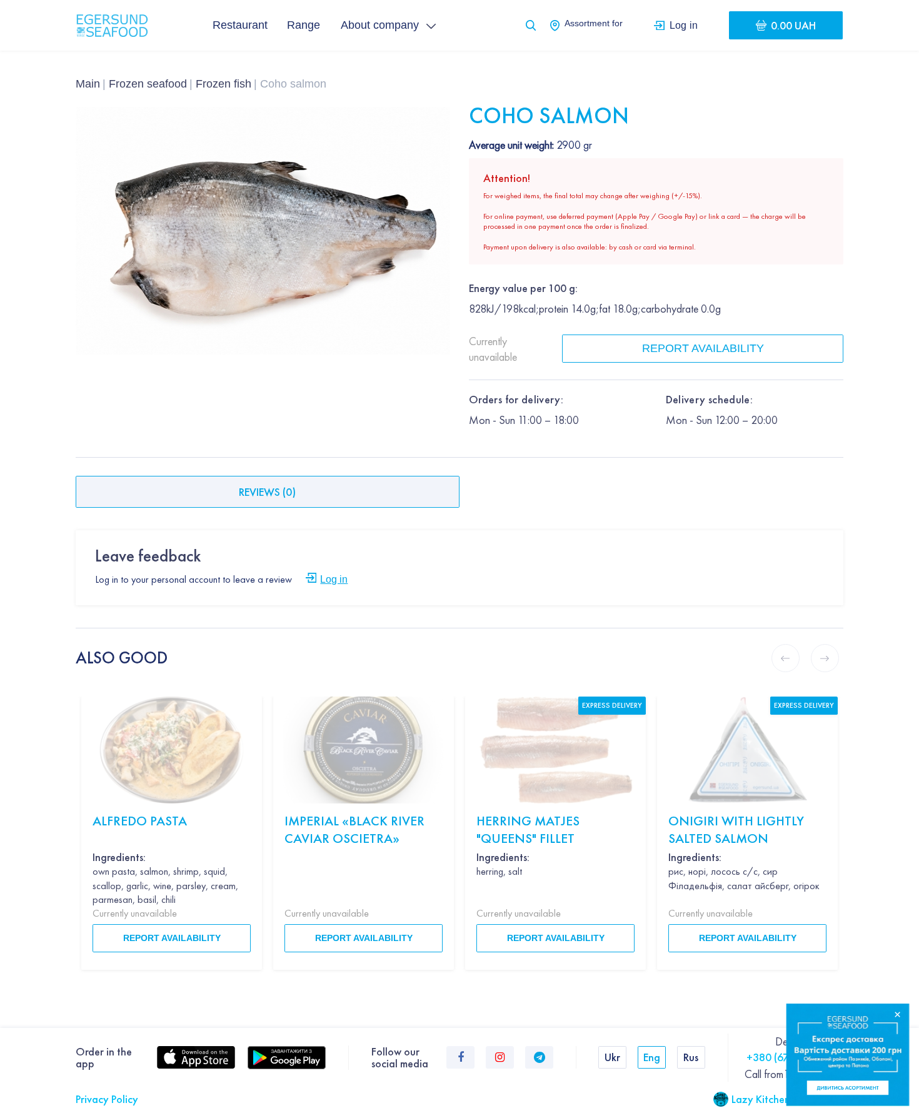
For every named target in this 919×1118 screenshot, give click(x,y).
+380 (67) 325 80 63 (794, 1057)
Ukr (612, 1057)
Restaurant (240, 25)
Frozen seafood (148, 84)
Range (303, 25)
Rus (690, 1057)
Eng (651, 1057)
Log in (684, 25)
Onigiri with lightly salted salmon (736, 829)
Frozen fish (223, 84)
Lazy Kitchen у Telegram (787, 1099)
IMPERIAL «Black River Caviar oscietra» (354, 829)
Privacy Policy (107, 1099)
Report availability (703, 348)
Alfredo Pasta (140, 820)
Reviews (267, 492)
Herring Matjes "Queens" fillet (528, 829)
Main (88, 84)
